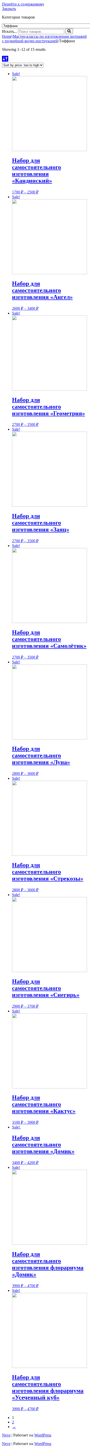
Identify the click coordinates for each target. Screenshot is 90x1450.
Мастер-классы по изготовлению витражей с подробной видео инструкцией (44, 38)
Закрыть (9, 9)
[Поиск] (69, 31)
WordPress (42, 1435)
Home (7, 36)
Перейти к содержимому (23, 4)
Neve (6, 1435)
